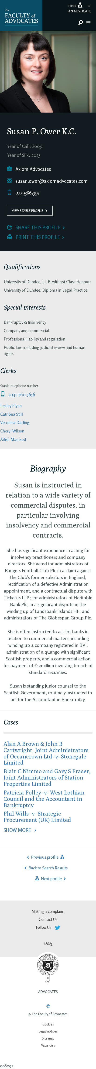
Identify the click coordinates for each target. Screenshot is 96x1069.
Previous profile (45, 857)
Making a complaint (48, 911)
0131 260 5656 (21, 394)
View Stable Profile (27, 210)
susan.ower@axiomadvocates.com (51, 181)
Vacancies (48, 1045)
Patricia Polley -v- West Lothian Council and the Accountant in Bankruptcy (43, 798)
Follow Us (44, 927)
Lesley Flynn (11, 405)
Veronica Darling (14, 422)
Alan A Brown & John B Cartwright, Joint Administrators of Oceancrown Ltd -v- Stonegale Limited (46, 753)
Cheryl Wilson (12, 430)
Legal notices (48, 1031)
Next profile (51, 878)
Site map (48, 1038)
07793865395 (26, 193)
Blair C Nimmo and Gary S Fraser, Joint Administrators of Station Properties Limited (47, 777)
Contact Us (48, 919)
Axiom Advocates (32, 169)
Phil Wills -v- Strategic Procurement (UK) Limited (37, 816)
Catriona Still (11, 414)
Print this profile (37, 237)
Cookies (48, 1024)
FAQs (48, 943)
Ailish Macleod (13, 439)
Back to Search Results (48, 867)
